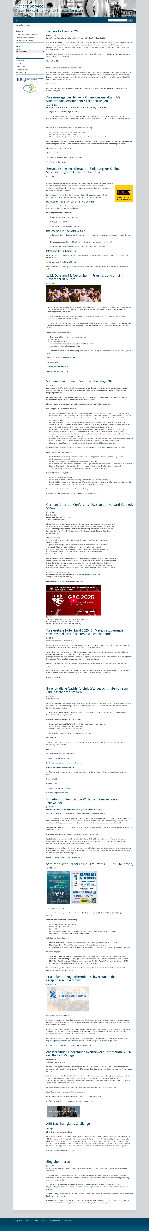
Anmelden (19, 63)
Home (17, 20)
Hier (52, 56)
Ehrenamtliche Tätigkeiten (25, 38)
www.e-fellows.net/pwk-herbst (71, 857)
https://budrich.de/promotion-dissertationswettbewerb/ (65, 1092)
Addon (95, 1200)
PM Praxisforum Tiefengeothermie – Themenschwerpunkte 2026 (68, 1045)
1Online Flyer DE (52, 61)
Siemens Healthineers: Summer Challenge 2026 (80, 381)
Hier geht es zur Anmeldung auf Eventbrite (63, 262)
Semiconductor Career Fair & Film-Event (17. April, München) (89, 864)
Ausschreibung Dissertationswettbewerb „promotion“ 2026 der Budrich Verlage (88, 1053)
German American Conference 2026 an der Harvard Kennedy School (89, 506)
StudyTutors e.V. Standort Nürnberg (58, 758)
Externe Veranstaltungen (24, 41)
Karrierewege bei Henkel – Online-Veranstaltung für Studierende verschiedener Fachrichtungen (83, 99)
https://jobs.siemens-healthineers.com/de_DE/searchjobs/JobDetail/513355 (72, 493)
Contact (35, 1221)
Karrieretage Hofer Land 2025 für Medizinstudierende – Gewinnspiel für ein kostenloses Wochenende (86, 632)
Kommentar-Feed (22, 70)
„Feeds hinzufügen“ (107, 1184)
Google (61, 1196)
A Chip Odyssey (75, 959)
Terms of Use (68, 1221)
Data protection (55, 1221)
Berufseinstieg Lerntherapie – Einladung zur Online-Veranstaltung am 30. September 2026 (83, 170)
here (59, 91)
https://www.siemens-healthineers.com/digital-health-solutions (103, 448)
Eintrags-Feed (20, 67)
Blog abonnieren (58, 1161)
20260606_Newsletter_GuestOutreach (88, 574)
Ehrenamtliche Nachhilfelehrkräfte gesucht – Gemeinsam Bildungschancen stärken (87, 690)
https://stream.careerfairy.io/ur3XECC (70, 157)
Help (27, 1221)
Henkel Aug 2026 (61, 162)
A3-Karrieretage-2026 (53, 677)
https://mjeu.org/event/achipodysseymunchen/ (74, 933)
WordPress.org (21, 73)
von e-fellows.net (76, 309)
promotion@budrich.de (93, 1096)
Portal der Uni (91, 1184)
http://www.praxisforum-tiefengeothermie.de (62, 1041)
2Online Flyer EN (52, 84)
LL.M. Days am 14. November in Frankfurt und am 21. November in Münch (84, 277)
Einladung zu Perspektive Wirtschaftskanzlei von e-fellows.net (82, 801)
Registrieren (20, 60)
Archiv (18, 49)
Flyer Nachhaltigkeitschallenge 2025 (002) (60, 1150)
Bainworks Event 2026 (62, 31)
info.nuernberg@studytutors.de (57, 793)
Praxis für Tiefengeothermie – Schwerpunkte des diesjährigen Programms (81, 978)
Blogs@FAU (19, 1221)
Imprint (43, 1221)
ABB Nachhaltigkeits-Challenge (68, 1124)
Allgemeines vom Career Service (27, 35)
